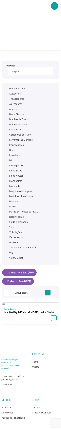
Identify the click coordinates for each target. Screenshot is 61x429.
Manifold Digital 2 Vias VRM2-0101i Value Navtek (29, 312)
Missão (36, 366)
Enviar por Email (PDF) (19, 281)
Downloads (7, 412)
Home (35, 361)
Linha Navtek (10, 309)
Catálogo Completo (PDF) (20, 272)
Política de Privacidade (13, 417)
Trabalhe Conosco (41, 412)
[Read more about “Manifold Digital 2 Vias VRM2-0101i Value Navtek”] (54, 318)
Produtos (6, 407)
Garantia (36, 407)
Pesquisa (10, 65)
